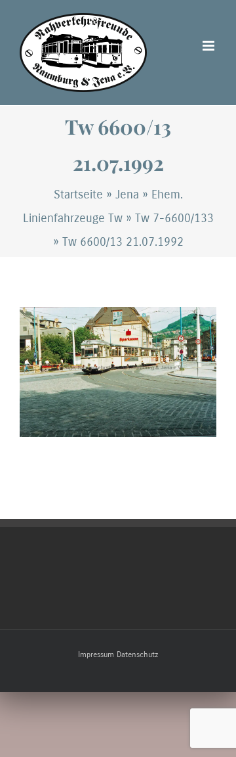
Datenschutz (137, 654)
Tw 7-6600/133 (174, 218)
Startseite (78, 194)
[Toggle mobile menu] (209, 46)
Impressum (96, 654)
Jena (127, 194)
